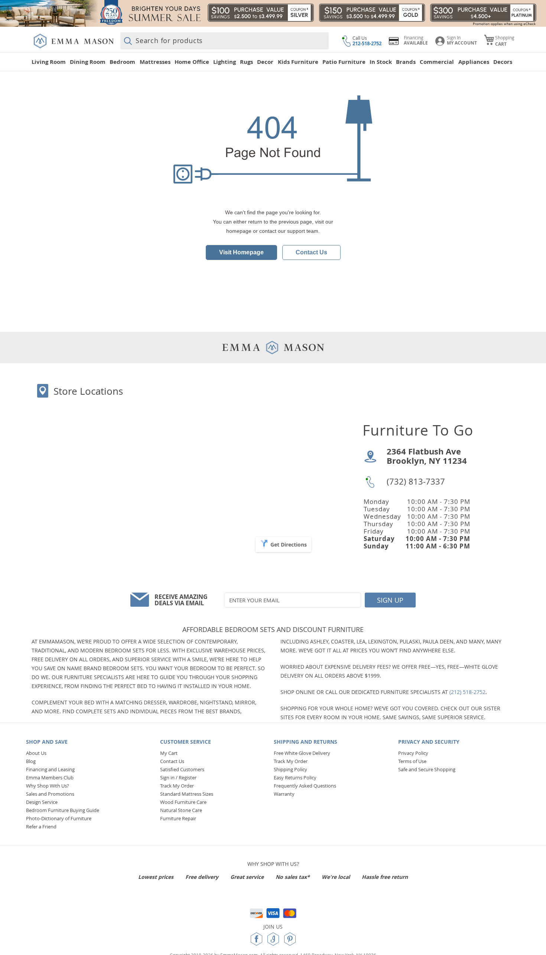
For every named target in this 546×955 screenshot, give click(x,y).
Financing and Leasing (50, 769)
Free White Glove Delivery (302, 753)
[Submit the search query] (128, 40)
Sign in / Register (178, 777)
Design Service (42, 802)
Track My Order (177, 785)
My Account (462, 43)
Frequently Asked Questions (305, 785)
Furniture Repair (178, 818)
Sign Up (390, 600)
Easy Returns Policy (295, 777)
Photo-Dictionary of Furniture (58, 818)
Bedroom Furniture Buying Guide (62, 810)
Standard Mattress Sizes (186, 794)
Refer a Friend (41, 826)
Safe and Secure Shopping (426, 769)
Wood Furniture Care (183, 802)
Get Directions (288, 544)
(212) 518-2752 (467, 691)
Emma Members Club (50, 777)
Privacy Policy (413, 753)
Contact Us (311, 252)
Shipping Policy (290, 769)
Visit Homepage (241, 252)
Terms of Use (412, 761)
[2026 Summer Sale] (273, 13)
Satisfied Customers (182, 769)
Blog (31, 761)
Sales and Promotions (50, 794)
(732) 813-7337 (416, 481)
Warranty (284, 794)
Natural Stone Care (181, 810)
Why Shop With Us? (47, 785)
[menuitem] (50, 62)
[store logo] (74, 41)
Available (416, 43)
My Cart (169, 753)
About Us (36, 753)
